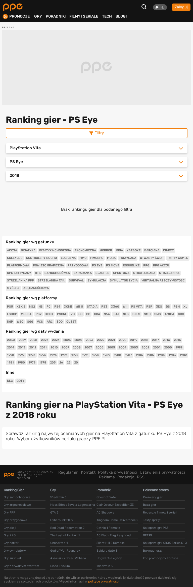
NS (41, 306)
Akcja (12, 250)
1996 (31, 355)
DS (168, 306)
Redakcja (125, 477)
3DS (159, 306)
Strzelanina (169, 273)
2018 (144, 340)
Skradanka (83, 273)
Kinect (168, 250)
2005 (111, 347)
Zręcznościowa (36, 288)
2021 (111, 340)
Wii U (79, 306)
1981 (10, 362)
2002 (145, 347)
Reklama (107, 477)
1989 (106, 355)
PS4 (57, 306)
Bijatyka (28, 250)
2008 (77, 347)
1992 (74, 355)
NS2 (32, 306)
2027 (44, 340)
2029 (22, 340)
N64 (107, 314)
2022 (100, 340)
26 (61, 362)
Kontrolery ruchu (41, 258)
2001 (156, 347)
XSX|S (21, 306)
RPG (146, 265)
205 (53, 362)
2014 (10, 347)
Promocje (19, 16)
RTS (38, 273)
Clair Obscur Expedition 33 (115, 504)
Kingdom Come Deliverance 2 (117, 520)
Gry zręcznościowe (17, 504)
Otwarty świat (152, 258)
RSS (140, 477)
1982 (183, 355)
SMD (147, 314)
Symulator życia (124, 280)
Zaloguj (181, 7)
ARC (50, 321)
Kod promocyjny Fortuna (160, 558)
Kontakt (88, 472)
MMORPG (96, 258)
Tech (107, 16)
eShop (12, 314)
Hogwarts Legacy (109, 558)
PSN (177, 306)
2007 (88, 347)
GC (80, 314)
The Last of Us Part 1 (65, 535)
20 (76, 362)
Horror (106, 250)
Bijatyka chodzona (55, 250)
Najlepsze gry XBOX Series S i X (165, 543)
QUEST (71, 321)
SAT (116, 314)
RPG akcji (161, 265)
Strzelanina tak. (51, 280)
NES (126, 314)
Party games (178, 258)
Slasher (102, 273)
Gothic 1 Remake (108, 528)
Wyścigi (13, 288)
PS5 (10, 306)
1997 (21, 355)
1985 (150, 355)
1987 (128, 355)
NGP (10, 321)
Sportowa (121, 273)
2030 (11, 340)
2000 (168, 347)
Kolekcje (14, 258)
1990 (95, 355)
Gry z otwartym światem (21, 566)
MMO (82, 258)
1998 (10, 355)
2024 (78, 340)
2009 (65, 347)
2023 (89, 340)
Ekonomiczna (85, 250)
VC (73, 314)
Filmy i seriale (83, 16)
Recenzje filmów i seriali (160, 512)
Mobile (26, 314)
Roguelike (131, 265)
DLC (10, 381)
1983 (172, 355)
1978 (42, 362)
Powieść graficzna (48, 265)
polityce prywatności (103, 581)
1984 (161, 355)
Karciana (151, 250)
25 (68, 362)
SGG (30, 321)
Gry (38, 16)
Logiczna (68, 258)
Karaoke (133, 250)
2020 (122, 340)
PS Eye (97, 265)
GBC (181, 314)
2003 (134, 347)
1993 (64, 355)
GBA (97, 314)
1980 (21, 362)
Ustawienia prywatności (162, 472)
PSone (62, 314)
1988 (117, 355)
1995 (42, 355)
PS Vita (136, 306)
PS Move (112, 265)
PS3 (104, 306)
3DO (60, 321)
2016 (166, 340)
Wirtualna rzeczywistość (163, 280)
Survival (76, 280)
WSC (20, 321)
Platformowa (18, 265)
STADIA (92, 306)
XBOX (49, 314)
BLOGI (121, 16)
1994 (53, 355)
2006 (100, 347)
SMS (157, 314)
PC (48, 306)
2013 (21, 347)
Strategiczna (144, 273)
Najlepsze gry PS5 (155, 528)
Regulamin (68, 472)
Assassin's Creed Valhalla (68, 558)
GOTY (20, 381)
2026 (56, 340)
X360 (115, 306)
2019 (133, 340)
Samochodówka (57, 273)
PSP (149, 306)
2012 (32, 347)
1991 (85, 355)
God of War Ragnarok (65, 550)
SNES (136, 314)
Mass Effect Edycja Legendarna (72, 504)
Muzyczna (127, 258)
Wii (125, 306)
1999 (179, 347)
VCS (40, 321)
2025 (67, 340)
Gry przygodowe (15, 520)
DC (88, 314)
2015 (177, 340)
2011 (43, 347)
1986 (139, 355)
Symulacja (96, 280)
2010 (54, 347)
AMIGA (169, 314)
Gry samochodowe (17, 497)
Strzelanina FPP (20, 280)
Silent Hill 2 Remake (110, 543)
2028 (33, 340)
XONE (68, 306)
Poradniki (56, 16)
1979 (32, 362)
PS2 (38, 314)
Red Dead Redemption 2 (67, 528)
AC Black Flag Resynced (113, 535)
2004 (122, 347)
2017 (155, 340)
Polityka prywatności (117, 472)
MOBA (111, 258)
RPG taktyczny (19, 273)
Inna (119, 250)
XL (185, 306)
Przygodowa (78, 265)
